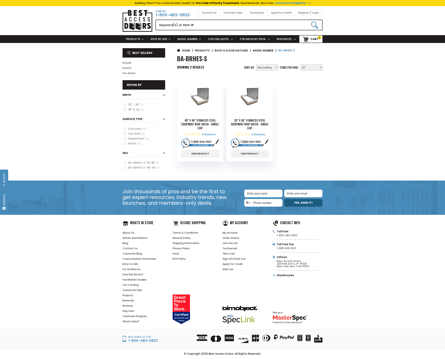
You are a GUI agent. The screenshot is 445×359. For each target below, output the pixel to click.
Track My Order (233, 12)
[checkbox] (125, 104)
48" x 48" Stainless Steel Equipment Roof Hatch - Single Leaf (200, 124)
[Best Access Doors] (137, 31)
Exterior (127, 68)
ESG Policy (179, 259)
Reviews (128, 306)
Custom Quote (218, 39)
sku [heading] (125, 152)
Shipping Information (186, 243)
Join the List (230, 243)
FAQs (176, 253)
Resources (284, 39)
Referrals (128, 300)
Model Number (187, 39)
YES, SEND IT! (303, 203)
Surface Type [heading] (133, 119)
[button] (144, 96)
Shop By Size (159, 39)
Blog (125, 243)
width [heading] (127, 94)
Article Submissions (135, 238)
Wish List (227, 269)
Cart (314, 39)
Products (133, 39)
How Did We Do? (133, 274)
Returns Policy (182, 238)
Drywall (127, 63)
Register (303, 12)
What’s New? (131, 321)
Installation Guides (135, 279)
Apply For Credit (281, 12)
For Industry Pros (253, 39)
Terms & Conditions (185, 232)
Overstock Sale (132, 290)
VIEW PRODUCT (200, 153)
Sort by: (249, 67)
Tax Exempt (256, 12)
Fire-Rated (129, 73)
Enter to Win (130, 264)
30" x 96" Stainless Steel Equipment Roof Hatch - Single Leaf (249, 124)
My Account (230, 232)
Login (315, 12)
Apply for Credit (232, 264)
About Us (128, 232)
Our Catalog (131, 285)
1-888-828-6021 (286, 248)
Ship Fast (128, 311)
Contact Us (209, 12)
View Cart (228, 253)
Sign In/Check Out (234, 259)
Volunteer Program (135, 316)
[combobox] (248, 202)
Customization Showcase (139, 259)
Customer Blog (132, 253)
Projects (128, 295)
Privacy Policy (181, 248)
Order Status (230, 238)
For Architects (131, 269)
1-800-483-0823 (173, 15)
